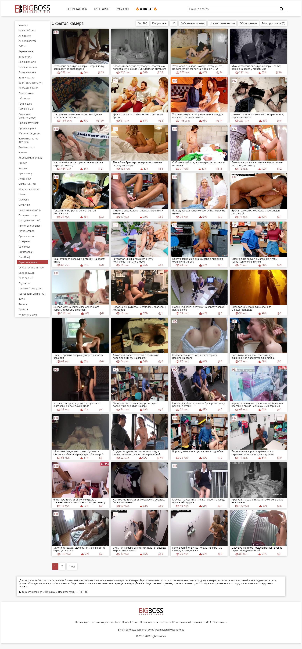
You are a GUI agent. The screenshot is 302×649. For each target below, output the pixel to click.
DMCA (207, 622)
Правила (197, 622)
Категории (102, 9)
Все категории (66, 592)
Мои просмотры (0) (273, 23)
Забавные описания (192, 23)
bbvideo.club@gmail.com (139, 629)
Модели (123, 9)
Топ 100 (142, 23)
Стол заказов (181, 622)
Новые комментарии (222, 23)
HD (173, 23)
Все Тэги (115, 622)
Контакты (165, 622)
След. (72, 566)
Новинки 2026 (77, 9)
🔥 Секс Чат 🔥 (146, 9)
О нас (134, 622)
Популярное (159, 23)
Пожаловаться (149, 622)
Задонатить (220, 622)
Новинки (50, 592)
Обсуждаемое (248, 23)
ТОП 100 (83, 592)
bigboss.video (158, 636)
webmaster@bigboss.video (169, 629)
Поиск (126, 622)
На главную (82, 622)
